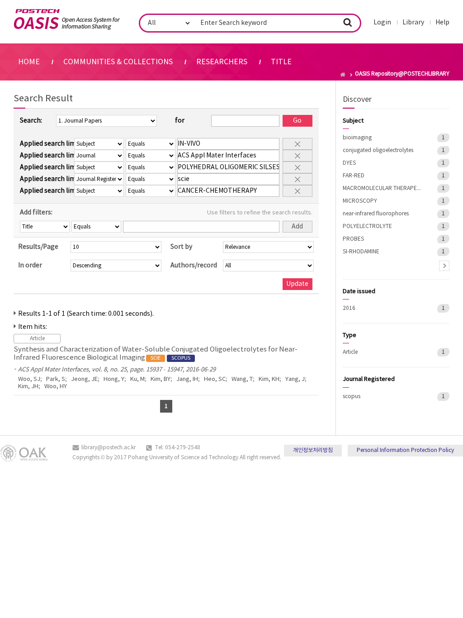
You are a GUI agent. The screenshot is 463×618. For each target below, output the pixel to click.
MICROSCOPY (360, 201)
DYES (349, 163)
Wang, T (242, 379)
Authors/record (193, 265)
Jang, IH (187, 379)
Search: (31, 120)
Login (382, 22)
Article (350, 352)
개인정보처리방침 (313, 450)
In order (30, 265)
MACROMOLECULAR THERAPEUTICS (383, 188)
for (179, 120)
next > (444, 266)
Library (413, 22)
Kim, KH (269, 379)
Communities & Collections (118, 62)
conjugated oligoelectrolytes (378, 150)
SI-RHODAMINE (361, 252)
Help (442, 22)
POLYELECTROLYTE (367, 226)
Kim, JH (28, 386)
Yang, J (295, 379)
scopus (351, 396)
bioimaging (357, 138)
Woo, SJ (29, 379)
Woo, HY (55, 386)
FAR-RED (353, 176)
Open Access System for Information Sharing (67, 19)
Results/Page (38, 247)
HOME (29, 62)
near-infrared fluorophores (376, 214)
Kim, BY (160, 379)
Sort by (181, 247)
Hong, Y (114, 379)
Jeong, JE (84, 379)
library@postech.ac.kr (108, 448)
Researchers (221, 62)
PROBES (353, 239)
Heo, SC (215, 379)
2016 (349, 308)
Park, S (55, 379)
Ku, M (137, 379)
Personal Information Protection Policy (405, 450)
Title (281, 62)
